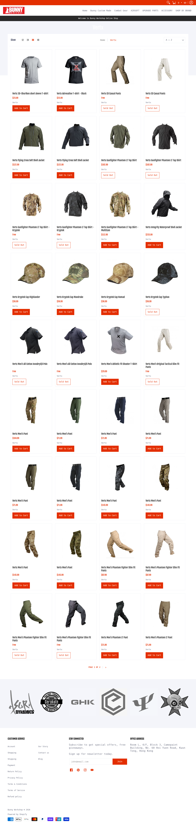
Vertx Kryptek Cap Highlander (26, 297)
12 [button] (23, 40)
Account (11, 746)
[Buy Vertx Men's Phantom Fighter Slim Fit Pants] (120, 544)
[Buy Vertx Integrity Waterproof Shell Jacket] (165, 204)
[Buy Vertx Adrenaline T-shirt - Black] (76, 70)
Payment (11, 765)
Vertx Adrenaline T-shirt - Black (71, 93)
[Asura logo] (21, 702)
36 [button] (33, 40)
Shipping (12, 759)
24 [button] (28, 40)
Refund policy (15, 797)
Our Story (43, 746)
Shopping (12, 753)
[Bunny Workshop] (13, 10)
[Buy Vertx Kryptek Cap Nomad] (120, 273)
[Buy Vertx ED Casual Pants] (120, 70)
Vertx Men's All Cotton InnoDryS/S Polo (29, 363)
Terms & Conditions (17, 784)
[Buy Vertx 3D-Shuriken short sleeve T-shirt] (31, 70)
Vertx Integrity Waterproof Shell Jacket (164, 227)
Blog (40, 759)
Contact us (43, 753)
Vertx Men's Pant (20, 433)
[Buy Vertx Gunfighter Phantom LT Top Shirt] (120, 137)
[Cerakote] (52, 702)
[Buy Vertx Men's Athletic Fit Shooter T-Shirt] (120, 340)
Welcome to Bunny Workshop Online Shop (98, 18)
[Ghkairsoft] (82, 702)
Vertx (15, 102)
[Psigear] (144, 702)
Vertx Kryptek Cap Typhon (157, 297)
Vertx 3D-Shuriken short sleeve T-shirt (30, 93)
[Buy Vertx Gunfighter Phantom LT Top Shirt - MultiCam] (120, 204)
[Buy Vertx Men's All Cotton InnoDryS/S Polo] (31, 340)
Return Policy (15, 771)
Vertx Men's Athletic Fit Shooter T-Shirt (119, 363)
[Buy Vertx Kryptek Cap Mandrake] (76, 273)
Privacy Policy (15, 778)
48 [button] (38, 40)
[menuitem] (168, 2)
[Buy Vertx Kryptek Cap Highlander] (31, 273)
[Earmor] (113, 702)
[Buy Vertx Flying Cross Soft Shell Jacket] (31, 137)
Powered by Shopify (17, 814)
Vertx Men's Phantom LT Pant (114, 637)
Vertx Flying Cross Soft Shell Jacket (28, 160)
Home (102, 40)
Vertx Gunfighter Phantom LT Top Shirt (119, 160)
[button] (179, 2)
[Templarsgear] (174, 702)
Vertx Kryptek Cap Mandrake (70, 297)
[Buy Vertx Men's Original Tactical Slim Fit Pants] (165, 340)
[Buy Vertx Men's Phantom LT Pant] (120, 614)
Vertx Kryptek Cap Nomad (113, 297)
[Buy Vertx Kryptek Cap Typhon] (165, 273)
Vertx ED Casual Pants (111, 93)
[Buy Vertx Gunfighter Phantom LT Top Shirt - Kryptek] (31, 204)
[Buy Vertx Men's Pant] (31, 410)
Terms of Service (16, 790)
